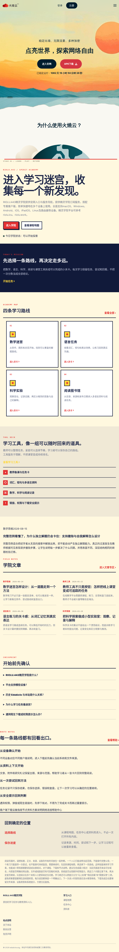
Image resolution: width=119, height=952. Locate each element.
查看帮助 (113, 740)
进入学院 (11, 225)
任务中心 (67, 904)
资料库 (66, 909)
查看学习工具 (11, 462)
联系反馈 (7, 929)
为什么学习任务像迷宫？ (19, 704)
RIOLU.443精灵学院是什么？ (22, 675)
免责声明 (7, 934)
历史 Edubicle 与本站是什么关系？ (25, 694)
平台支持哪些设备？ (17, 684)
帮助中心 (57, 809)
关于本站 (7, 925)
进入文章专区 (107, 567)
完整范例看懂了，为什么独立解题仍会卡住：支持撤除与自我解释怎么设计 (51, 536)
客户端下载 (6, 809)
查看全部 (110, 312)
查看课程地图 (31, 225)
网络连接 (47, 809)
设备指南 (17, 809)
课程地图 (67, 900)
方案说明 (37, 809)
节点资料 (27, 809)
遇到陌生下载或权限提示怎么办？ (24, 714)
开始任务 (9, 281)
